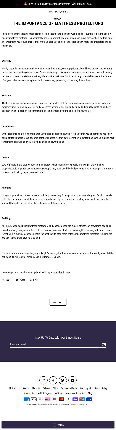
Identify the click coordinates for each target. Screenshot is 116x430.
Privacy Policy (101, 388)
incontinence (13, 133)
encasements (60, 225)
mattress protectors (35, 33)
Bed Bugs (59, 393)
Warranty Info (86, 388)
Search (26, 388)
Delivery (46, 388)
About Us (36, 388)
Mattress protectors (38, 225)
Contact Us (49, 256)
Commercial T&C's (69, 388)
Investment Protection (75, 393)
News (59, 302)
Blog (90, 393)
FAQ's (55, 388)
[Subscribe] (103, 344)
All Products (14, 388)
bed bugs (106, 225)
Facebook (59, 272)
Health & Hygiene (44, 393)
